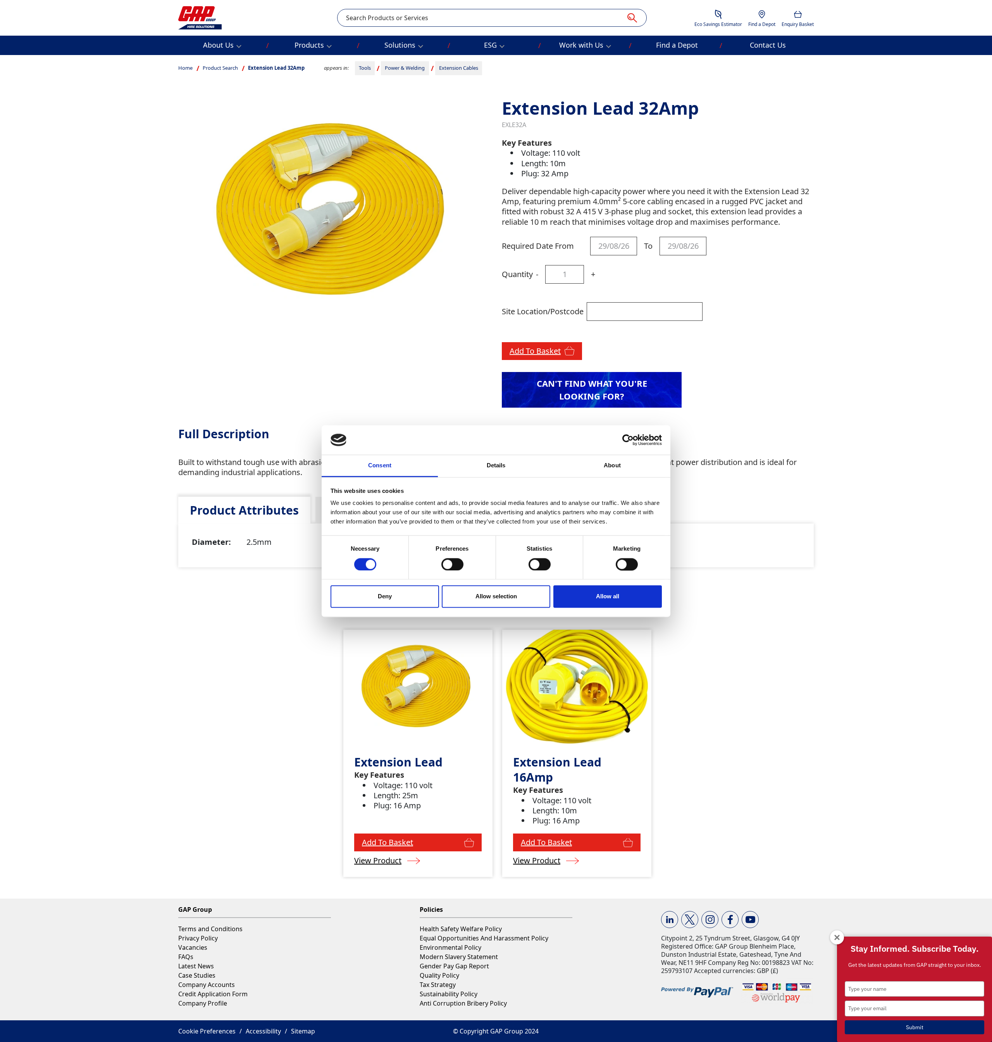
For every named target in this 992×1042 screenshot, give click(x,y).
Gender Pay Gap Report (454, 966)
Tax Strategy (438, 984)
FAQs (185, 956)
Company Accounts (206, 984)
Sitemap (303, 1031)
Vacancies (192, 947)
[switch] (452, 564)
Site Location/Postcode (543, 311)
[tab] (244, 510)
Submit (914, 1027)
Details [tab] (496, 465)
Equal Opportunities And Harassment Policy (484, 938)
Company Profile (202, 1003)
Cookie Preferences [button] (207, 1031)
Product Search (220, 67)
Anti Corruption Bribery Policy (463, 1003)
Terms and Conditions (210, 929)
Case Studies (196, 975)
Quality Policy (439, 975)
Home (185, 67)
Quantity (517, 274)
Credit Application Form (213, 994)
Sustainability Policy (448, 994)
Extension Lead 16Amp (557, 769)
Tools (365, 67)
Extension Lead (398, 762)
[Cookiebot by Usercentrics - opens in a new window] (628, 440)
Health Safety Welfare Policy (461, 929)
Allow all (607, 596)
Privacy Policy (198, 938)
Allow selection (496, 596)
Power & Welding (405, 67)
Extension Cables (458, 67)
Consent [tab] (379, 465)
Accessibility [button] (263, 1031)
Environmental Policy (450, 947)
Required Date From (538, 246)
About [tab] (612, 465)
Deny (385, 596)
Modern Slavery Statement (459, 956)
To (648, 246)
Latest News (196, 966)
